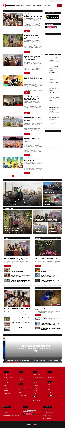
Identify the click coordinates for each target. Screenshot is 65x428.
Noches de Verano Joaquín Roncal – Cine (54, 92)
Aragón (48, 384)
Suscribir (59, 5)
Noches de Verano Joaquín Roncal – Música (54, 108)
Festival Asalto (35, 382)
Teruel (48, 387)
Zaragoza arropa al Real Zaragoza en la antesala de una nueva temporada (19, 328)
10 (22, 176)
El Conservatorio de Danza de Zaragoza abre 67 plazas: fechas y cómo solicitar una (20, 281)
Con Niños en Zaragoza (8, 377)
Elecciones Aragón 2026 (37, 400)
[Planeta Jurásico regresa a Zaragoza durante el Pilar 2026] (37, 270)
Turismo (48, 374)
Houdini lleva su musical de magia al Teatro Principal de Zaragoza (50, 281)
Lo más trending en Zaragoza (10, 335)
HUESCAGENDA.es (46, 410)
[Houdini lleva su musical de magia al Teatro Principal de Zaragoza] (37, 280)
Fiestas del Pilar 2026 (22, 395)
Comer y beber (28, 5)
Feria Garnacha (35, 380)
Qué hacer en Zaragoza (20, 5)
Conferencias (21, 379)
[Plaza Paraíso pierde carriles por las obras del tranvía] (52, 188)
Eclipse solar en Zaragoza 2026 (38, 377)
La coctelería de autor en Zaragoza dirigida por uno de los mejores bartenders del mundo (33, 98)
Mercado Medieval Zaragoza (37, 387)
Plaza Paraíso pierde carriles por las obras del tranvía (52, 191)
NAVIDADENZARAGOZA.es (47, 418)
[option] (32, 194)
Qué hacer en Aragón (8, 208)
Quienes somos (5, 409)
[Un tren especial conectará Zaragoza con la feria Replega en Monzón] (17, 222)
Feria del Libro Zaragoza (37, 379)
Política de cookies (6, 412)
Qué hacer (6, 374)
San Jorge (20, 392)
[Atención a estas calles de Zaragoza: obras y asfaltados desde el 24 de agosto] (22, 194)
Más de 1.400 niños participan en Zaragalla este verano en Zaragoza (50, 319)
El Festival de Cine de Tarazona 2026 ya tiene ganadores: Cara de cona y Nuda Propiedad (33, 58)
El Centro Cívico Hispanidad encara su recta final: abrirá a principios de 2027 (51, 203)
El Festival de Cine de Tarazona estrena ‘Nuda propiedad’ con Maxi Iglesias (54, 231)
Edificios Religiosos (50, 377)
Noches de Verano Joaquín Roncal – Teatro (54, 118)
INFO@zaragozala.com (29, 411)
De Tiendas (6, 380)
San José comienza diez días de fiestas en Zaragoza (32, 159)
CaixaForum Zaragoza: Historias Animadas (53, 72)
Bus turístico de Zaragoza (54, 61)
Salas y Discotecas (7, 391)
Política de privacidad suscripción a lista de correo (11, 415)
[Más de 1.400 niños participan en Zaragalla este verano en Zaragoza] (37, 318)
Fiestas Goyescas (21, 394)
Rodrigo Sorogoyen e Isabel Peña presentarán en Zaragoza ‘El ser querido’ (20, 276)
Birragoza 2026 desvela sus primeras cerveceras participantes (33, 15)
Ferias (5, 387)
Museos (20, 380)
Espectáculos (38, 5)
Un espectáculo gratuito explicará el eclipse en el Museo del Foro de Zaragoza (50, 276)
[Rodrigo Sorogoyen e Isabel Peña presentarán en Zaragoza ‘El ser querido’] (7, 275)
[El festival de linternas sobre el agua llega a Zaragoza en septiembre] (7, 324)
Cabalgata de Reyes (36, 374)
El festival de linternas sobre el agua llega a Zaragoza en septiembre (32, 140)
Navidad (20, 397)
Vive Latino (35, 390)
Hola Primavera (35, 385)
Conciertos (6, 379)
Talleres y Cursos (7, 393)
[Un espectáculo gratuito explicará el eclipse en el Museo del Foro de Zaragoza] (37, 275)
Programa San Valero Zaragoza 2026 (25, 387)
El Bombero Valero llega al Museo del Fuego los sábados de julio (51, 329)
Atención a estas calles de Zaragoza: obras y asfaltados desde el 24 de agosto (20, 201)
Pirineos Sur (49, 392)
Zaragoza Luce (35, 393)
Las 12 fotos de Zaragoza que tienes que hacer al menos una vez (32, 348)
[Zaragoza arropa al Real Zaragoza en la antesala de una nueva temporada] (7, 329)
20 (25, 176)
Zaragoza (49, 386)
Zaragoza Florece (36, 391)
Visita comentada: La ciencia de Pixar (54, 67)
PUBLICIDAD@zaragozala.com (31, 410)
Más (26, 238)
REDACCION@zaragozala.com (31, 409)
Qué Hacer (7, 287)
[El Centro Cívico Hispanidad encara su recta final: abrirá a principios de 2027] (52, 200)
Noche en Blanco (36, 388)
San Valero (20, 386)
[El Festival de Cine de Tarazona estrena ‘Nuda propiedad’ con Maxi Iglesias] (7, 270)
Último (31, 176)
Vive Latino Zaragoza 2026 (47, 5)
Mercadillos (6, 388)
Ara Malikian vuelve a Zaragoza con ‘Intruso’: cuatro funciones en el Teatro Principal (46, 259)
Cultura (33, 5)
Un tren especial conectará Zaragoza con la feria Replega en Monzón (32, 37)
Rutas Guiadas (6, 390)
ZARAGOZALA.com (46, 409)
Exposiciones (21, 377)
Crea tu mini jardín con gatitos (53, 78)
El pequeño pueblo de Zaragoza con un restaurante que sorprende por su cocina (33, 119)
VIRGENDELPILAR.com (47, 415)
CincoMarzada (21, 389)
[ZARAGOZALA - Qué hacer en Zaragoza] (9, 5)
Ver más (52, 123)
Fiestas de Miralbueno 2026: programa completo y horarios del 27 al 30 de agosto (33, 78)
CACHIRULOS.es (46, 417)
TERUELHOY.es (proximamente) (48, 412)
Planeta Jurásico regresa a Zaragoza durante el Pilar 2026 (50, 271)
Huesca (48, 389)
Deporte (5, 385)
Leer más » (27, 31)
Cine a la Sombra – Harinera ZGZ (54, 102)
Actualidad (6, 179)
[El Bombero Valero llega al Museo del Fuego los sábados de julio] (37, 328)
